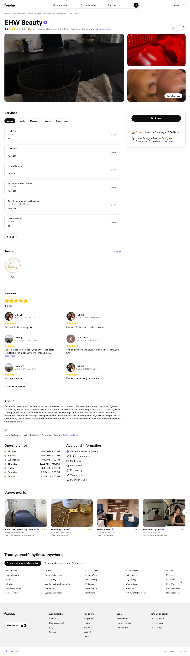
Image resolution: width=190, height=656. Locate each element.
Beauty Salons (19, 14)
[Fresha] (9, 5)
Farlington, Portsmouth (82, 29)
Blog (51, 627)
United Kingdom (34, 14)
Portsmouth (49, 14)
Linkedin (159, 623)
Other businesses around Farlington (63, 563)
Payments (88, 627)
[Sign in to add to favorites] (182, 27)
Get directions (103, 29)
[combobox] (64, 5)
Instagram (160, 627)
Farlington (61, 14)
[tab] (9, 120)
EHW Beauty (74, 14)
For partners (89, 618)
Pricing (87, 623)
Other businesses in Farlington (23, 563)
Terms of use (122, 627)
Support (87, 632)
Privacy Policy (122, 618)
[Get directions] (62, 430)
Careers (52, 618)
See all (117, 251)
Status (87, 636)
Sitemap (52, 632)
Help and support (56, 623)
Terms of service (124, 623)
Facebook (160, 618)
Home (7, 14)
